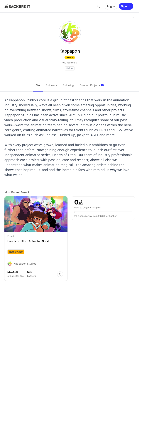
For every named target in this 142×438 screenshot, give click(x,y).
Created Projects (91, 85)
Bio (38, 85)
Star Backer (110, 216)
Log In (111, 6)
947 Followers (69, 62)
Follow (69, 68)
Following (68, 85)
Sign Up (126, 6)
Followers (51, 85)
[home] (17, 6)
